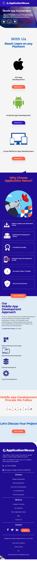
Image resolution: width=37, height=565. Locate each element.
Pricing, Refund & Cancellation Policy (18, 554)
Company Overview (18, 504)
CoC (18, 550)
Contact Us (18, 519)
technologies (25, 324)
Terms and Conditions (18, 543)
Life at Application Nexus (18, 512)
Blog (18, 515)
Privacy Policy (18, 546)
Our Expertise (18, 508)
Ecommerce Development (18, 487)
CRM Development (18, 494)
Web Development (18, 483)
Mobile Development (18, 479)
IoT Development (18, 490)
